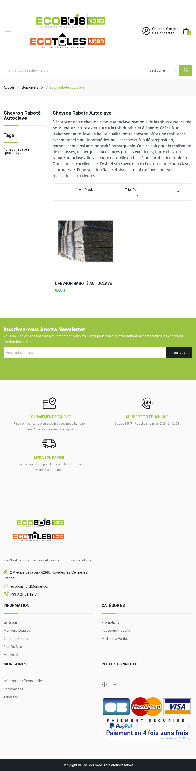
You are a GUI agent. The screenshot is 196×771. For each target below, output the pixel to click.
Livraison (10, 622)
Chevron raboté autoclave (22, 116)
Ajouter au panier (85, 306)
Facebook (104, 684)
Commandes (13, 689)
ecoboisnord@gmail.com (30, 586)
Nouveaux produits (116, 630)
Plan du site (13, 647)
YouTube (115, 684)
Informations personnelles (24, 681)
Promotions (110, 622)
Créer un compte (165, 29)
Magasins (11, 655)
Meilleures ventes (115, 639)
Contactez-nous (16, 639)
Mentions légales (17, 630)
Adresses (11, 697)
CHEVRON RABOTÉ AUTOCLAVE (83, 283)
